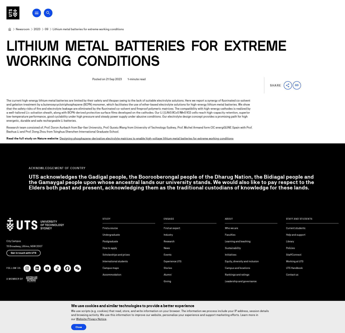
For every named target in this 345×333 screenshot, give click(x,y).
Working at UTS (294, 261)
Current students (295, 228)
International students (115, 261)
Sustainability (233, 248)
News (167, 248)
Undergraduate (111, 234)
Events (167, 254)
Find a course (110, 228)
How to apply (110, 248)
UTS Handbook (294, 268)
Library (290, 241)
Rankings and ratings (237, 274)
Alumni (168, 274)
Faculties (230, 234)
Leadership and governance (241, 281)
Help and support (295, 234)
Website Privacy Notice (91, 319)
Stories (168, 268)
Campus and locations (237, 268)
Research (169, 241)
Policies (290, 248)
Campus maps (111, 268)
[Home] (10, 29)
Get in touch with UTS (23, 252)
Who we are (231, 228)
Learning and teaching (237, 241)
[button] (288, 85)
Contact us (292, 274)
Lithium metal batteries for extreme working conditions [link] (88, 29)
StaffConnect (293, 254)
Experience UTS (172, 261)
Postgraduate (110, 241)
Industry (168, 234)
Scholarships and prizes (116, 254)
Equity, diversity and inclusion (242, 261)
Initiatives (230, 254)
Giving (167, 281)
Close (78, 327)
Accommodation (112, 274)
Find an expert (172, 228)
